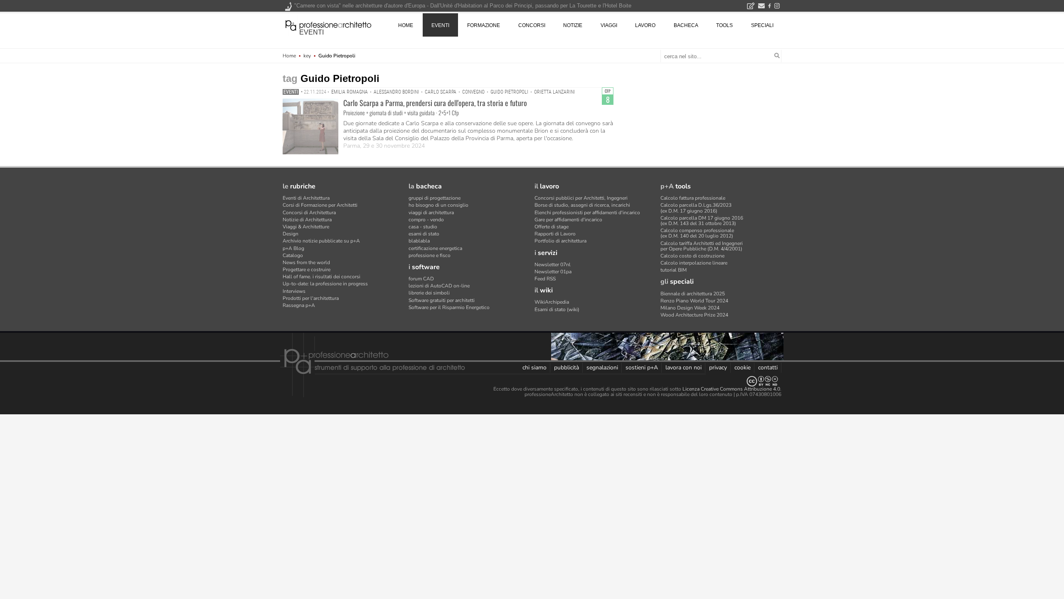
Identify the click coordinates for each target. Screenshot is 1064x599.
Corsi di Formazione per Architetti (320, 205)
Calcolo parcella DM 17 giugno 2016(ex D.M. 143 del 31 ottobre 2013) (701, 221)
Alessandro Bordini (396, 92)
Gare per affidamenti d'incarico (568, 219)
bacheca (686, 25)
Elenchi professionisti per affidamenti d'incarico (587, 212)
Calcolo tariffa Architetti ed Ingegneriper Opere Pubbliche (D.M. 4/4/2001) (701, 246)
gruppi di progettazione (435, 198)
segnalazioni (602, 367)
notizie (572, 25)
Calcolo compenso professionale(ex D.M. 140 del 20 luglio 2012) (697, 233)
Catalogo (293, 255)
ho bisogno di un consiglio (438, 205)
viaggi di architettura (431, 212)
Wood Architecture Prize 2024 (694, 315)
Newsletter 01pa (552, 271)
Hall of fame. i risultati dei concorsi (321, 276)
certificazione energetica (435, 248)
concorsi (531, 25)
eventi (311, 32)
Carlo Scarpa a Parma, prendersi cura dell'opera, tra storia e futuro (435, 102)
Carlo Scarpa (440, 92)
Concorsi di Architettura (309, 212)
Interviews (294, 291)
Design (290, 233)
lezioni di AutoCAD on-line (439, 285)
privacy (718, 367)
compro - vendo (426, 219)
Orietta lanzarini (554, 92)
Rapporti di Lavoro (555, 233)
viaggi (609, 25)
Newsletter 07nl (552, 264)
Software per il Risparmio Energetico (449, 307)
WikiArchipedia (551, 302)
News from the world (306, 262)
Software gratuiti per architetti (442, 300)
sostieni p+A (642, 367)
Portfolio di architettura (560, 241)
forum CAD (421, 278)
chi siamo (534, 367)
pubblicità (566, 367)
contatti (768, 367)
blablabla (419, 241)
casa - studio (423, 226)
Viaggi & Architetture (306, 226)
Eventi (290, 92)
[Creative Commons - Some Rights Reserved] (532, 381)
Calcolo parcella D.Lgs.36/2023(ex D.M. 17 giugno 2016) (696, 208)
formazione (483, 25)
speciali (762, 25)
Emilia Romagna (349, 92)
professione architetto (328, 24)
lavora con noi (683, 367)
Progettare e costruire (306, 269)
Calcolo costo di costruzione (692, 255)
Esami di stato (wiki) (556, 309)
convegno (473, 92)
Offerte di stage (551, 226)
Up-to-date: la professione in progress (325, 283)
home (405, 25)
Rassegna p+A (299, 305)
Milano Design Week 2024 (689, 307)
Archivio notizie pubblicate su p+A (321, 241)
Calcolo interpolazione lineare (693, 263)
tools (724, 25)
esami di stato (424, 233)
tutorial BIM (673, 270)
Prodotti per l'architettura (311, 298)
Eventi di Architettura (306, 198)
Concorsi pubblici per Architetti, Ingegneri (581, 198)
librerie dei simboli (429, 293)
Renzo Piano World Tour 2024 (694, 300)
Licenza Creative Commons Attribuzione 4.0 (731, 389)
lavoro (645, 25)
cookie (742, 367)
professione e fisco (430, 255)
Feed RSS (545, 278)
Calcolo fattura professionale (692, 198)
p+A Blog (293, 248)
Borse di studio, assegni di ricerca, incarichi (582, 205)
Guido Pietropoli (509, 92)
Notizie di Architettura (307, 219)
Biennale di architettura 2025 (692, 293)
